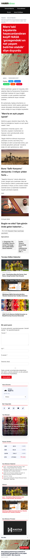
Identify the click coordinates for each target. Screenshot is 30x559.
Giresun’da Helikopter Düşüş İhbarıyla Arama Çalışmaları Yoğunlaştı (15, 478)
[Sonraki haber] (25, 419)
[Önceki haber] (21, 419)
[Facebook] (4, 408)
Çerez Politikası (18, 12)
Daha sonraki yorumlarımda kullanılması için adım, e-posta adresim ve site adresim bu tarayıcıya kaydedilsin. (14, 371)
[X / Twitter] (9, 408)
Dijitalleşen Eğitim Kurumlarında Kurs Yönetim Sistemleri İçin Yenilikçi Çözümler (15, 470)
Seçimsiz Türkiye (8, 476)
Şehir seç (7, 393)
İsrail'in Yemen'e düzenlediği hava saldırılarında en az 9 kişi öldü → (23, 246)
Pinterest (19, 84)
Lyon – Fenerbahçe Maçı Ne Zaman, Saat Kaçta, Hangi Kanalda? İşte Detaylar (14, 467)
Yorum (3, 333)
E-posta (4, 355)
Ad (2, 348)
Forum (9, 12)
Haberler (3, 17)
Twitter (10, 81)
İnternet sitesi (5, 361)
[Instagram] (14, 408)
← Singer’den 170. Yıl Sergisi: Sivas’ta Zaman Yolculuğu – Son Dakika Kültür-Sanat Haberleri (8, 245)
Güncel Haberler (9, 8)
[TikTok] (23, 408)
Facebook (17, 81)
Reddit (12, 84)
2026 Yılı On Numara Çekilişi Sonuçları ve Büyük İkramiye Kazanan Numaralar (14, 473)
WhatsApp (6, 84)
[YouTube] (18, 408)
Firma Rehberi (21, 8)
